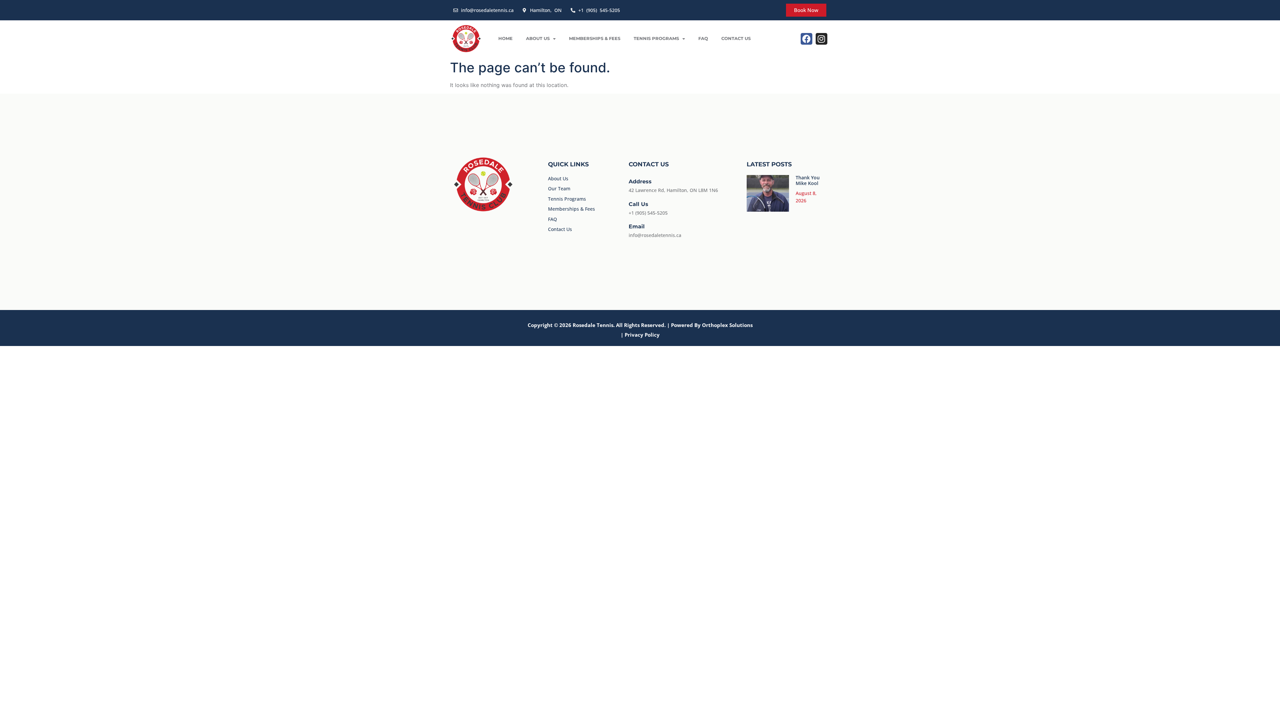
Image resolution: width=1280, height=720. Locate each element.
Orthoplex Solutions (727, 325)
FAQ (703, 38)
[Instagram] (821, 39)
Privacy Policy (642, 334)
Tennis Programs (656, 38)
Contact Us (736, 38)
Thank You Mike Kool (808, 180)
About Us (538, 38)
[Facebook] (806, 39)
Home (505, 38)
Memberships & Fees (594, 38)
